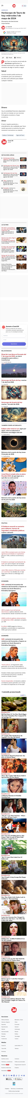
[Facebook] (4, 1075)
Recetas (3, 1036)
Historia (3, 1029)
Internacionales (4, 1031)
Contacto (17, 1058)
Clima (16, 1022)
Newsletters (5, 1070)
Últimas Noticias (5, 1019)
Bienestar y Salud (19, 1019)
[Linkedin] (14, 1075)
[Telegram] (21, 1075)
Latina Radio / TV (19, 1045)
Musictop (3, 1051)
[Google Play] (18, 1079)
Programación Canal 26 (20, 1064)
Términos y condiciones (6, 1061)
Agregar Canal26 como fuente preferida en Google (14, 32)
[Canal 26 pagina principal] (14, 7)
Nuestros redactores (6, 1067)
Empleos (17, 1067)
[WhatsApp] (19, 1075)
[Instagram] (6, 1075)
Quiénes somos (5, 1058)
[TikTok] (16, 1075)
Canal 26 (10, 26)
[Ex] (9, 1075)
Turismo (16, 1038)
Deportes (3, 1024)
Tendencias (4, 1038)
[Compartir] (2, 57)
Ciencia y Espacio (5, 1022)
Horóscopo (4, 10)
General (16, 1026)
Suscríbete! (14, 344)
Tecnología (17, 1036)
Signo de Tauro (20, 135)
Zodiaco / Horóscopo (7, 135)
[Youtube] (11, 1075)
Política (4, 523)
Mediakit (5, 1064)
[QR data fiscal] (14, 1085)
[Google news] (24, 1075)
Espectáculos (4, 1026)
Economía (4, 581)
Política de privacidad (20, 1061)
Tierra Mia (3, 1048)
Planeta (16, 1031)
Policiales (3, 1034)
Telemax (17, 1048)
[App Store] (9, 1079)
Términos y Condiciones (17, 1088)
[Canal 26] (14, 1010)
